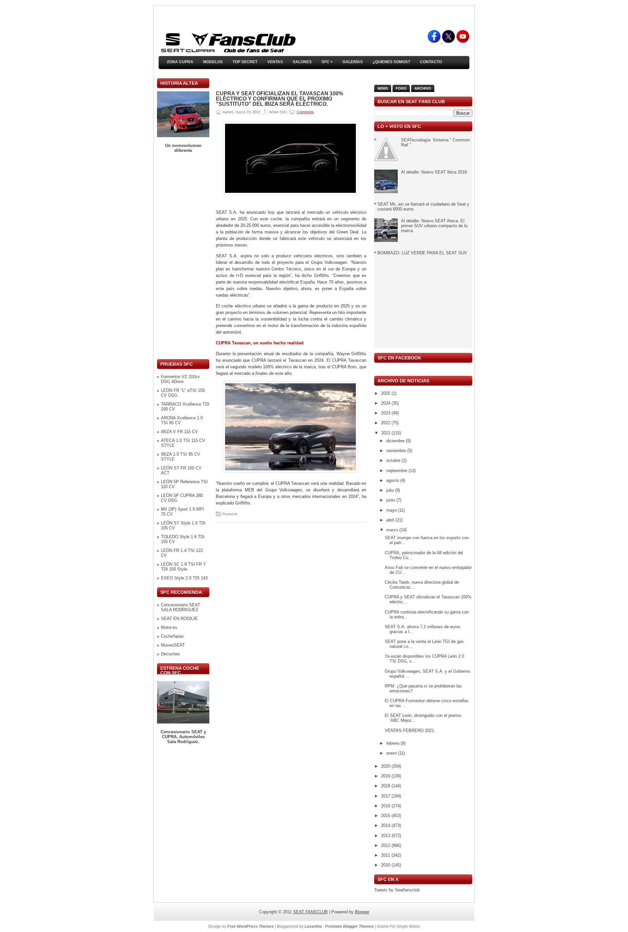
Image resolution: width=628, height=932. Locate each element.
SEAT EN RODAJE (179, 618)
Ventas (275, 62)
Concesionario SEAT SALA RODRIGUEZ (180, 607)
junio (391, 500)
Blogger (362, 911)
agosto (393, 480)
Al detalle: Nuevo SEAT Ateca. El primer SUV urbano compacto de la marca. (434, 225)
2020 (386, 766)
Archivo (422, 88)
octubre (394, 460)
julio (390, 490)
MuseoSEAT (173, 645)
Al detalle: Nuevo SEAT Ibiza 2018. (434, 172)
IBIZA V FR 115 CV (179, 431)
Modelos (213, 62)
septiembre (397, 470)
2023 (386, 413)
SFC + (327, 62)
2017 (386, 796)
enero (392, 753)
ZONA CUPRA (180, 62)
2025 (386, 393)
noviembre (396, 450)
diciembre (396, 440)
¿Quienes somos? (391, 62)
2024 (386, 403)
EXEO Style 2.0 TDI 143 (184, 578)
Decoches (170, 653)
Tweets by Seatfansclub (397, 889)
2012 (386, 845)
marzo (392, 529)
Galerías (352, 62)
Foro (401, 88)
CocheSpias (172, 636)
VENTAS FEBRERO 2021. (410, 730)
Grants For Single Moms (398, 926)
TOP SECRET (245, 62)
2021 (386, 432)
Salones (302, 62)
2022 (386, 422)
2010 (386, 865)
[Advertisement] (183, 256)
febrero (393, 743)
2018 (386, 785)
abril (390, 520)
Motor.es (169, 627)
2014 (386, 825)
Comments (305, 112)
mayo (392, 510)
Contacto (431, 62)
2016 (386, 805)
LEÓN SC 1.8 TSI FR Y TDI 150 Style (183, 567)
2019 (386, 776)
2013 (386, 835)
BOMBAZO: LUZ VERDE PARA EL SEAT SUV (422, 252)
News (382, 88)
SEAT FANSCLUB (310, 911)
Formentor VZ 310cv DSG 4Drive (180, 379)
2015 (386, 815)
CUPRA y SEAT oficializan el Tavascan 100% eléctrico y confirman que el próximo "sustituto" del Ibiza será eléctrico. (279, 99)
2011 (386, 855)
